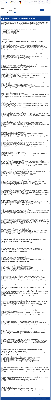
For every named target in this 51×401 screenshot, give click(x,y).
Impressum (41, 398)
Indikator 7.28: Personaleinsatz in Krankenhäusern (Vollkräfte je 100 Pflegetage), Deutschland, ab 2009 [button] (17, 305)
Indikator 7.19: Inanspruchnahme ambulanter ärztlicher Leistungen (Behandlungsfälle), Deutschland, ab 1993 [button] (18, 300)
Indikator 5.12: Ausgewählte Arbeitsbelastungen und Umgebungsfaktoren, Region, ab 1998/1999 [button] (16, 258)
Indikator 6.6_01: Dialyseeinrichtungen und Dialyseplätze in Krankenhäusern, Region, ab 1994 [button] (16, 266)
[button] (25, 28)
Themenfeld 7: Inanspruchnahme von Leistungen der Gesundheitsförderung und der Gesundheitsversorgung (19, 34)
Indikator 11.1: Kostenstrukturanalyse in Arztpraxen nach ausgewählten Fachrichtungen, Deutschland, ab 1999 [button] (18, 388)
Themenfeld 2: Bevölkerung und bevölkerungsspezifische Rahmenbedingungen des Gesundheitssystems (19, 29)
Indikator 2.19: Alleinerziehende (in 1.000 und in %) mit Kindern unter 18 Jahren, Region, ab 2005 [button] (16, 65)
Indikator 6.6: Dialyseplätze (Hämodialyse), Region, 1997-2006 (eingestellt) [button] (13, 265)
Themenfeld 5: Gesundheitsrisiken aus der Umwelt (10, 32)
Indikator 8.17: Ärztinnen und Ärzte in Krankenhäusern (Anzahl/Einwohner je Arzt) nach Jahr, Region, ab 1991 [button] (18, 338)
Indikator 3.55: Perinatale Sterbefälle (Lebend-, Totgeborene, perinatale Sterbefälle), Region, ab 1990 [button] (17, 145)
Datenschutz (35, 398)
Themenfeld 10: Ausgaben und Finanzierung (9, 38)
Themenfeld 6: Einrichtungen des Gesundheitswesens (10, 33)
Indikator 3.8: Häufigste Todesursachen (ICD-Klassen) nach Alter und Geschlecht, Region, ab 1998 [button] (16, 84)
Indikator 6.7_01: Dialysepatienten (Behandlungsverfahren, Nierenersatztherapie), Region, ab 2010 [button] (17, 268)
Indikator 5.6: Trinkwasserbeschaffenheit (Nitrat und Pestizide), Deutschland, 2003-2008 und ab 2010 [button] (17, 252)
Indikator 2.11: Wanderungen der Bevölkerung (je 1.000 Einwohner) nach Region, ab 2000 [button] (15, 57)
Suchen (41, 10)
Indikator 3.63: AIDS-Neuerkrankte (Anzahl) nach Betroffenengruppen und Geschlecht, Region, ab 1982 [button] (17, 155)
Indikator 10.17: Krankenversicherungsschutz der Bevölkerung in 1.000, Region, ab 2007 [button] (15, 380)
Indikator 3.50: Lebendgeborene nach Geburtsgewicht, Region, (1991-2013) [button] (13, 143)
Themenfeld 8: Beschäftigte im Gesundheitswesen (10, 35)
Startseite (2, 8)
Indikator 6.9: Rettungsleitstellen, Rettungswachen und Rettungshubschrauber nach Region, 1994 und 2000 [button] (18, 269)
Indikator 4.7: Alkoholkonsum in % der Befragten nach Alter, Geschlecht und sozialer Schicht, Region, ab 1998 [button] (18, 243)
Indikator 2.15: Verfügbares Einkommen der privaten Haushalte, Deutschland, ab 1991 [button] (15, 63)
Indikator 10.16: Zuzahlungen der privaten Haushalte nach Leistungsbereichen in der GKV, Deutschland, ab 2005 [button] (19, 379)
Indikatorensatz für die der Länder (34, 23)
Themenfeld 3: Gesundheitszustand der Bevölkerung (10, 30)
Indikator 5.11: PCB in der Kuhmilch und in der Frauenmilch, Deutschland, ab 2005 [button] (14, 257)
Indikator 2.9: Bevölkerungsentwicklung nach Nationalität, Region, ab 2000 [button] (13, 55)
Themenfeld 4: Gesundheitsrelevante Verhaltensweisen (11, 31)
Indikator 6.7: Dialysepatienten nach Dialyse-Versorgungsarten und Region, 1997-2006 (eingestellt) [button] (17, 267)
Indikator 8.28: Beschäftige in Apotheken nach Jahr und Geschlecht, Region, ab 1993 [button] (14, 348)
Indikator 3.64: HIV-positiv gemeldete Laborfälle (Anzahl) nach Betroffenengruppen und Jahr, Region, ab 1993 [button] (18, 156)
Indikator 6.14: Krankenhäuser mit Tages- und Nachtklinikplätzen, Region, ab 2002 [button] (14, 275)
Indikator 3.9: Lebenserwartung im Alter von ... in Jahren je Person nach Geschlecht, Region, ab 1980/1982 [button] (18, 85)
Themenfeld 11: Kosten (6, 39)
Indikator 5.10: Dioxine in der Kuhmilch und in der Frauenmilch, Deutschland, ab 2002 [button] (14, 256)
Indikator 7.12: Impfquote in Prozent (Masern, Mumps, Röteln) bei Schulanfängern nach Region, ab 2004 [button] (17, 295)
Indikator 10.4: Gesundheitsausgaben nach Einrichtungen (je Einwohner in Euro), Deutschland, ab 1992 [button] (17, 359)
